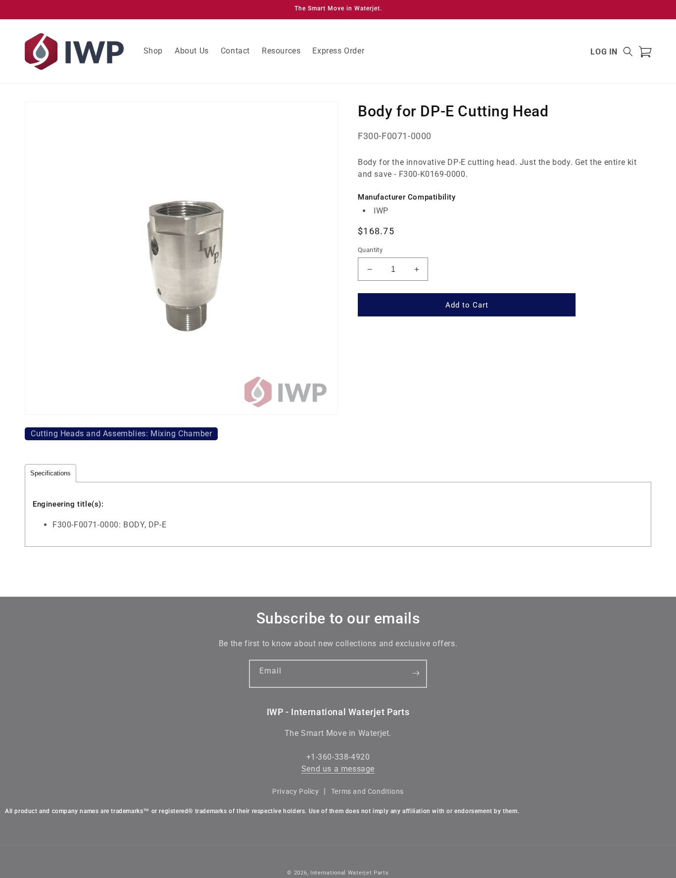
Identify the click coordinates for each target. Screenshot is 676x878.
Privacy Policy (295, 791)
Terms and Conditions (367, 791)
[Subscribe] (416, 674)
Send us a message (338, 769)
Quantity (370, 250)
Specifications (50, 473)
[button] (628, 51)
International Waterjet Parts (349, 873)
